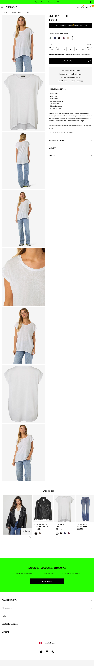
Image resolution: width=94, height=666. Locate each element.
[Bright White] (72, 38)
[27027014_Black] (36, 533)
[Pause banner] (90, 2)
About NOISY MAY (9, 600)
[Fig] (63, 38)
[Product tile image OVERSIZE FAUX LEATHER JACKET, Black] (43, 508)
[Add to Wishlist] (89, 61)
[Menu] (2, 7)
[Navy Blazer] (55, 38)
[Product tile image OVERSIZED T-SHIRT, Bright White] (64, 508)
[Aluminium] (68, 38)
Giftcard (5, 632)
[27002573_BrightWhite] (57, 533)
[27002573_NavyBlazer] (65, 533)
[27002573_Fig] (69, 533)
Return (51, 155)
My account (7, 608)
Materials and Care (56, 140)
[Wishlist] (87, 7)
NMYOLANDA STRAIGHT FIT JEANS (82, 527)
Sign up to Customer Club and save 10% (47, 2)
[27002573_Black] (61, 533)
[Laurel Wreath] (50, 38)
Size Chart (89, 44)
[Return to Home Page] (11, 7)
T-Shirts (26, 12)
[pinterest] (53, 652)
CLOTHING (5, 12)
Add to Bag (67, 61)
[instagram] (47, 652)
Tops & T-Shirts (16, 12)
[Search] (78, 7)
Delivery (52, 148)
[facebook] (41, 652)
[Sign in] (82, 7)
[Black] (59, 38)
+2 (56, 537)
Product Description (57, 89)
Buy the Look (27, 531)
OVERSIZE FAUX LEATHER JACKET (42, 526)
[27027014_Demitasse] (40, 533)
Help (4, 616)
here (85, 25)
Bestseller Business (10, 624)
